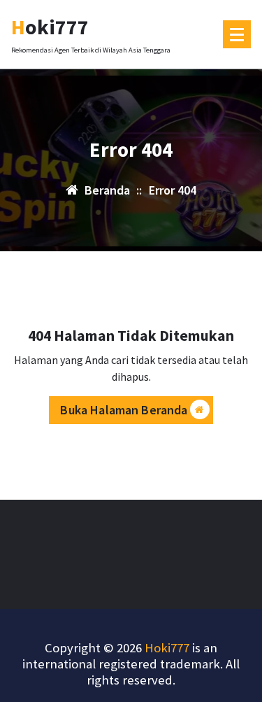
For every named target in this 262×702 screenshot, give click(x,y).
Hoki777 (167, 648)
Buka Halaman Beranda (123, 410)
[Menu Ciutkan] (237, 34)
